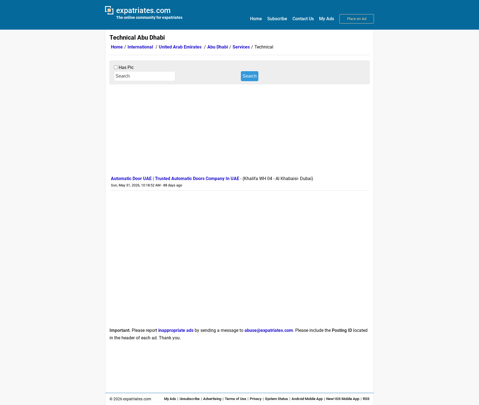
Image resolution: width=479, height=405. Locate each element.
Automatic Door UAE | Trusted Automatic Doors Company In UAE (175, 178)
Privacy (255, 399)
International (140, 47)
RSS (366, 399)
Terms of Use (235, 399)
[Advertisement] (239, 128)
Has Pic (126, 67)
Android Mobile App (307, 399)
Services (241, 47)
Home (256, 18)
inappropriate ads (175, 330)
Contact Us (303, 18)
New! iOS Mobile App (342, 399)
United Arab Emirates (180, 47)
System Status (276, 399)
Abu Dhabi (217, 47)
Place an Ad (356, 19)
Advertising (212, 399)
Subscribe (277, 18)
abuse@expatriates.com (268, 330)
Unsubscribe (190, 399)
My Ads (326, 18)
